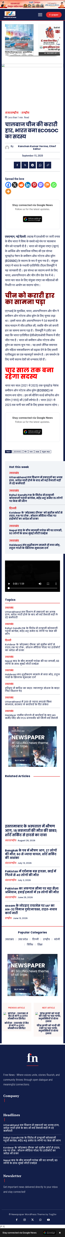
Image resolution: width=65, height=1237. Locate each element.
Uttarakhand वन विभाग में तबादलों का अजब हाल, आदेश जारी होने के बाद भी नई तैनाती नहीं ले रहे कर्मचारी (35, 480)
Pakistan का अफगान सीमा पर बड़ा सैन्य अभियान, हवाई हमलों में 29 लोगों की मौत (32, 890)
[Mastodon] (41, 185)
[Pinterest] (34, 185)
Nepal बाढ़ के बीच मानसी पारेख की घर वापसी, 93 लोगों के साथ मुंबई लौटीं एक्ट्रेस (35, 532)
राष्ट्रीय (26, 112)
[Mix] (47, 185)
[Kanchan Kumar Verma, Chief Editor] (8, 148)
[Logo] (32, 1057)
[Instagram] (25, 1220)
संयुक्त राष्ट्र (46, 452)
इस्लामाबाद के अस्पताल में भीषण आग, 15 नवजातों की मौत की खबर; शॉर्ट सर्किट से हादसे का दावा (31, 830)
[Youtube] (48, 1220)
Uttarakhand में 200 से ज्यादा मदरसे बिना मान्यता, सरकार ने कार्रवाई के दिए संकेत (28, 703)
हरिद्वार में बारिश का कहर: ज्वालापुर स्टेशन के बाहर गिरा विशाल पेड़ (32, 689)
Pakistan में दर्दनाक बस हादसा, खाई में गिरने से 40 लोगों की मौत (30, 873)
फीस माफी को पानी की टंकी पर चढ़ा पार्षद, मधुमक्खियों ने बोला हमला (48, 1029)
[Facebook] (17, 165)
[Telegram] (32, 165)
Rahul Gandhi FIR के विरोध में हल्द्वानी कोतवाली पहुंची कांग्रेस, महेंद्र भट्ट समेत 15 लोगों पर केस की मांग (35, 498)
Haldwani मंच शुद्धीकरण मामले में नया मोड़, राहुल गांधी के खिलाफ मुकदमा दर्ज (34, 546)
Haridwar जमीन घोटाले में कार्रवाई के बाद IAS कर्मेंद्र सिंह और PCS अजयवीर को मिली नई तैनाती (31, 716)
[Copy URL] (47, 165)
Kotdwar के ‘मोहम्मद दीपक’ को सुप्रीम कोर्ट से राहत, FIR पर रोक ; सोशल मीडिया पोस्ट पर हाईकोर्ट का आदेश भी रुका (35, 515)
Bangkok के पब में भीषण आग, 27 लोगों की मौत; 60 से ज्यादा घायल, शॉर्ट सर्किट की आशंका (31, 854)
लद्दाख (37, 452)
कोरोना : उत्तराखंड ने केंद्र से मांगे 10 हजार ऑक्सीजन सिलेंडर (16, 1026)
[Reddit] (21, 185)
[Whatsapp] (54, 185)
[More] (8, 191)
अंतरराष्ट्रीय (11, 112)
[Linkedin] (28, 185)
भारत (31, 452)
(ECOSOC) (18, 452)
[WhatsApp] (40, 165)
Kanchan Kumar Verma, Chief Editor (37, 148)
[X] (25, 165)
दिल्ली (12, 508)
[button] (9, 40)
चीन (25, 452)
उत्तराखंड (14, 473)
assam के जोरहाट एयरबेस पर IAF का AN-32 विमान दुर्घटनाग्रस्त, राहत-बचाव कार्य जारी (31, 909)
